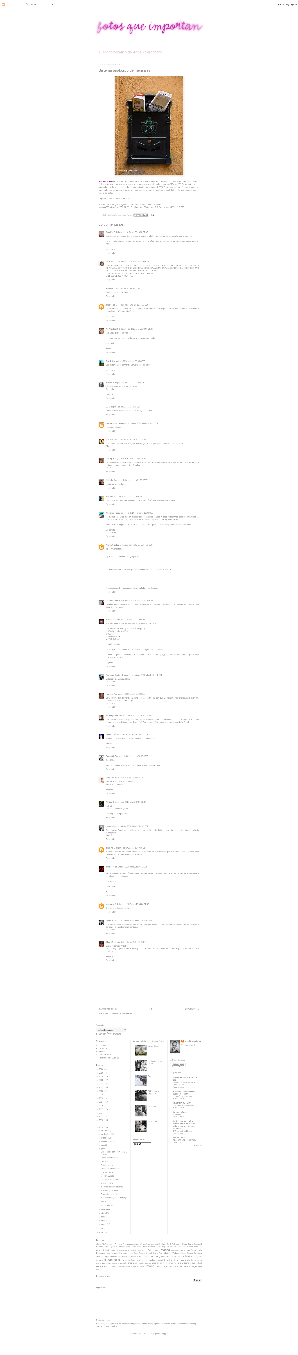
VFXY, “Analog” (166, 187)
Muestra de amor (108, 1205)
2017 (101, 1102)
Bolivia (190, 1244)
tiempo (141, 1266)
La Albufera (129, 1250)
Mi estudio (152, 1121)
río (110, 1266)
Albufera (105, 1244)
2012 (101, 1120)
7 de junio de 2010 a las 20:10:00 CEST (131, 756)
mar (109, 1263)
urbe (171, 1266)
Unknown (110, 904)
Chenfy (109, 459)
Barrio (164, 1244)
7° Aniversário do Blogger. (182, 1131)
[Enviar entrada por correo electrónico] (152, 215)
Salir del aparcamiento (110, 1190)
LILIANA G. (111, 262)
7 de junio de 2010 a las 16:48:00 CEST (134, 735)
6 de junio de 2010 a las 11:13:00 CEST (137, 513)
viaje (200, 1266)
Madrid (165, 1249)
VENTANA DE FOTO (182, 1103)
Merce (109, 620)
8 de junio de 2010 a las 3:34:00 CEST (131, 826)
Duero (159, 1247)
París (199, 1250)
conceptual (122, 215)
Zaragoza (198, 1253)
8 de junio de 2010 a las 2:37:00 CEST (129, 802)
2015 (101, 1109)
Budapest (198, 1244)
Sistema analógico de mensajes (114, 1198)
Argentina (145, 1244)
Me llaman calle (107, 1176)
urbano (166, 1266)
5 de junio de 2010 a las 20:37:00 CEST (133, 262)
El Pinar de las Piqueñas (154, 1092)
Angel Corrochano (193, 1041)
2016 (101, 1105)
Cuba (139, 1247)
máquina (141, 1263)
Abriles (109, 802)
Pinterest (102, 1051)
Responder (110, 253)
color (115, 215)
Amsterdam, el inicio (109, 1194)
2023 (101, 1080)
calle (179, 1257)
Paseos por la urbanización (183, 1105)
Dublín (144, 1247)
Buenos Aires (102, 1247)
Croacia (133, 1247)
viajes (98, 1269)
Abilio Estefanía (113, 513)
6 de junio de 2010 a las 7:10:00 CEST (129, 459)
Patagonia (100, 1253)
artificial (133, 1257)
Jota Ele (109, 232)
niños (171, 1263)
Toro (160, 1253)
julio (103, 1145)
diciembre (105, 1131)
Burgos (111, 1247)
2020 (101, 1091)
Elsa (108, 942)
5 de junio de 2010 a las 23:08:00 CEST (128, 361)
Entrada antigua (192, 1009)
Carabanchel (119, 1247)
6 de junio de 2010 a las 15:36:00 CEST (137, 545)
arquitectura (124, 1256)
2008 (101, 1232)
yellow (103, 1201)
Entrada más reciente (108, 1009)
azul (146, 1257)
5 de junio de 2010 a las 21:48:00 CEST (132, 288)
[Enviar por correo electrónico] (135, 215)
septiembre (106, 1141)
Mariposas (177, 1114)
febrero (104, 1220)
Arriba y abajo (107, 1165)
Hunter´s (104, 1161)
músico (148, 1263)
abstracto (100, 1257)
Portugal (114, 1253)
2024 (101, 1076)
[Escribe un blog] (138, 215)
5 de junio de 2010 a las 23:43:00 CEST (130, 383)
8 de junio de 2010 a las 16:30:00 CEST (131, 848)
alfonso (109, 867)
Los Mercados (107, 1172)
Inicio (151, 1009)
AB (107, 497)
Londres (156, 1250)
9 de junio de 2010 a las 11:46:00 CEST (130, 867)
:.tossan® (110, 826)
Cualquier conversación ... (112, 1169)
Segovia (142, 1253)
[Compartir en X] (140, 215)
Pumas (151, 1076)
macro (104, 1263)
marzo (104, 1217)
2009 (101, 1229)
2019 (101, 1095)
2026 (101, 1069)
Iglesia (98, 1250)
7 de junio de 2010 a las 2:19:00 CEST (145, 675)
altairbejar (110, 305)
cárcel (143, 1260)
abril (103, 1213)
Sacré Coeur (153, 1046)
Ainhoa (109, 383)
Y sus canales (107, 1183)
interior (175, 1260)
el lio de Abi (111, 532)
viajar (194, 1266)
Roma (129, 215)
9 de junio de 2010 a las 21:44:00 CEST (135, 920)
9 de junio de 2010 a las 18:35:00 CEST (132, 904)
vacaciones (178, 1266)
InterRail (105, 1250)
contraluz (136, 1260)
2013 (101, 1116)
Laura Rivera (111, 920)
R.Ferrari (110, 440)
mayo (103, 1209)
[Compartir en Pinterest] (146, 215)
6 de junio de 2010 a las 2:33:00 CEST (141, 423)
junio (103, 1149)
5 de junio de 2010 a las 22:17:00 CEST (133, 305)
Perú (108, 1253)
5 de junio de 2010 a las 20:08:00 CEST (131, 232)
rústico (114, 1266)
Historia (195, 1247)
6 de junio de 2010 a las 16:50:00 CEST (137, 601)
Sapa (136, 1253)
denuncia (150, 1260)
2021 (101, 1087)
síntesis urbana (132, 1266)
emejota (109, 848)
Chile (128, 1247)
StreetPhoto (152, 1253)
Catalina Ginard (113, 601)
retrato (99, 1266)
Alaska (98, 1244)
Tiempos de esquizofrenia (112, 1187)
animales (113, 1257)
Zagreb (183, 1253)
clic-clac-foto (179, 1138)
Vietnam (175, 1253)
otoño (186, 1263)
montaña (132, 1263)
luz (195, 1260)
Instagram (103, 1045)
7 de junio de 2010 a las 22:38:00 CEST (127, 778)
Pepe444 (110, 756)
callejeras (198, 1257)
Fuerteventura (181, 1247)
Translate (117, 1034)
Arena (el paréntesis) (110, 1158)
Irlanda (112, 1250)
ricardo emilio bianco (115, 423)
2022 (101, 1084)
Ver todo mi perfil (188, 1045)
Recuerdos (152, 1106)
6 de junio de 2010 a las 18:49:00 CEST (129, 620)
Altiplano (118, 1244)
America (126, 1244)
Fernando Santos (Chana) (117, 675)
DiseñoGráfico (105, 1055)
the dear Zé (111, 735)
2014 (101, 1113)
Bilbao (184, 1244)
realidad (199, 1263)
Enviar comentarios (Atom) (122, 1013)
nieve (165, 1263)
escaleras (158, 1260)
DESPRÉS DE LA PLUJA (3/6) (184, 1140)
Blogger (164, 1334)
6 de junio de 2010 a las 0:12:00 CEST (125, 407)
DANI (108, 361)
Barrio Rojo (171, 1244)
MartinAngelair (112, 545)
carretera (99, 1260)
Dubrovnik (152, 1247)
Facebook (103, 1048)
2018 (101, 1098)
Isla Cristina (120, 1250)
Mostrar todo (198, 1146)
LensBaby (148, 1250)
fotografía (167, 1260)
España (165, 1247)
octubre (104, 1138)
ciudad (109, 215)
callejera (187, 1256)
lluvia (190, 1260)
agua (107, 1257)
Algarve (111, 1244)
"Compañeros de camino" (182, 1096)
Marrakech (175, 1250)
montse (109, 694)
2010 (101, 1127)
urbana (149, 1266)
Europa (172, 1247)
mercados (123, 1263)
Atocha (153, 1244)
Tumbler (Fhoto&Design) (109, 1058)
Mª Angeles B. (112, 329)
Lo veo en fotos (180, 1112)
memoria (115, 1263)
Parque (194, 1250)
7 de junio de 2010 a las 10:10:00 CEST (135, 716)
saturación (121, 1266)
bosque (173, 1257)
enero (104, 1224)
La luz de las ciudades (110, 1179)
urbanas (159, 1266)
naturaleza (156, 1263)
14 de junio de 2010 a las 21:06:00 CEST (128, 942)
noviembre (106, 1134)
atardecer (141, 1257)
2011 (101, 1124)
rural (106, 1266)
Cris (108, 778)
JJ (107, 407)
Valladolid (167, 1253)
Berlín (178, 1244)
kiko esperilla (112, 716)
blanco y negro (159, 1256)
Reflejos (123, 1253)
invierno (184, 1260)
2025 (101, 1073)
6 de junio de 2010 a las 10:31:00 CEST (130, 480)
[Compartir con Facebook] (143, 215)
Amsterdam (135, 1244)
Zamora (190, 1253)
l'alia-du (109, 480)
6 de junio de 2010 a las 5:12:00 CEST (131, 440)
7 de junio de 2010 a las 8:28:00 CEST (130, 694)
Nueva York (185, 1250)
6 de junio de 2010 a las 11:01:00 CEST (126, 497)
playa (192, 1263)
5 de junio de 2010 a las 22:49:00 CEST (136, 329)
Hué (200, 1247)
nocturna (178, 1263)
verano (187, 1266)
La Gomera (138, 1250)
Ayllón (158, 1244)
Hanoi (189, 1247)
